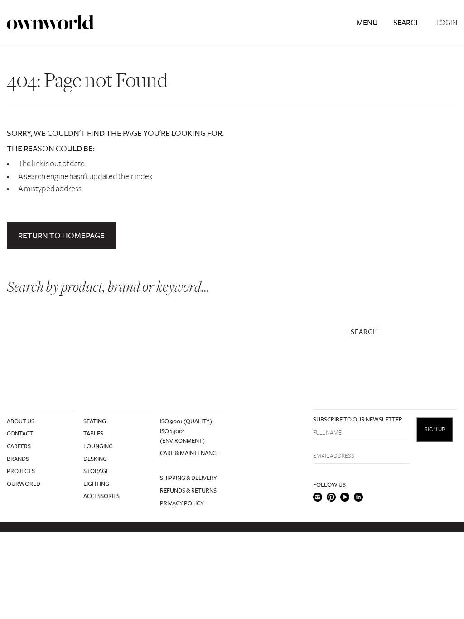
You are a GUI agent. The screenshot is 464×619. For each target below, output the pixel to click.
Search (407, 23)
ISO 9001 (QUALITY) (186, 421)
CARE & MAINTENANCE (189, 453)
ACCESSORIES (101, 496)
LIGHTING (96, 484)
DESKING (95, 459)
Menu (367, 23)
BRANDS (18, 459)
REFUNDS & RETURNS (188, 490)
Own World (50, 22)
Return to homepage (61, 236)
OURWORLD (23, 484)
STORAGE (96, 471)
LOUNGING (98, 446)
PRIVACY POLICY (182, 503)
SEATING (94, 421)
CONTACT (20, 433)
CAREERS (19, 446)
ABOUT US (20, 421)
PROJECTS (21, 471)
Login (446, 23)
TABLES (93, 433)
